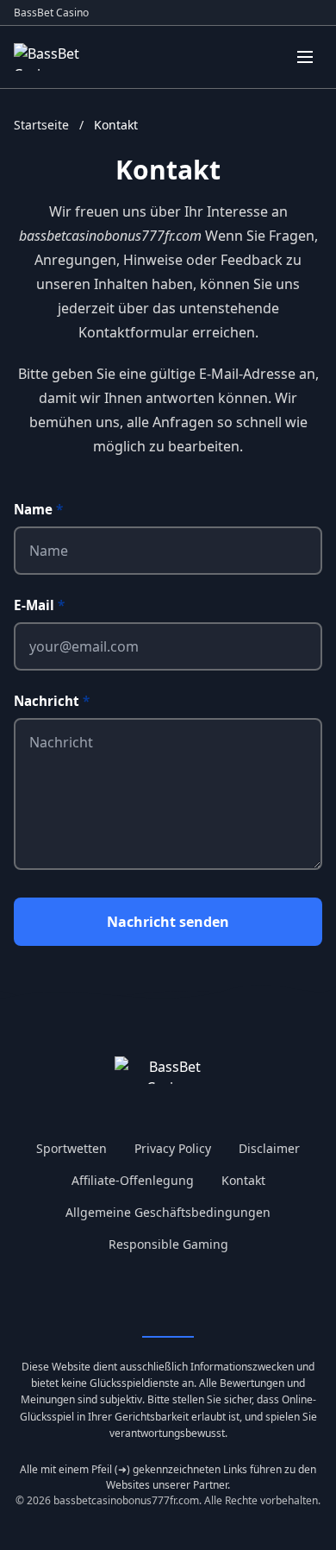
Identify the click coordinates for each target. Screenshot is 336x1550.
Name (38, 509)
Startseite (43, 125)
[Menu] (305, 57)
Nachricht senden (168, 921)
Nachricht (52, 700)
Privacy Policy (172, 1148)
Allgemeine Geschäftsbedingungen (168, 1212)
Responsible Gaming (168, 1244)
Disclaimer (269, 1148)
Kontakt (243, 1180)
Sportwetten (71, 1148)
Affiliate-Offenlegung (133, 1180)
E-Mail (39, 605)
